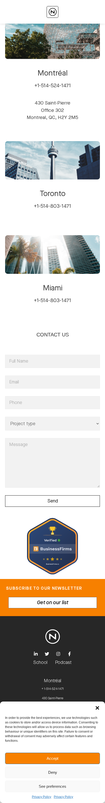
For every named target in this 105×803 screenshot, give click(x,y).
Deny (52, 772)
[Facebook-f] (69, 654)
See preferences (52, 786)
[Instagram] (58, 654)
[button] (97, 707)
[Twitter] (47, 654)
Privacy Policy (41, 797)
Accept (52, 758)
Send (52, 501)
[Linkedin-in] (35, 654)
